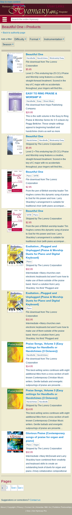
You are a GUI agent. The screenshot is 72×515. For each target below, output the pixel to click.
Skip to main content (10, 2)
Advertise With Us (43, 507)
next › (14, 488)
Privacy (20, 507)
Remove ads (8, 6)
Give (28, 511)
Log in (51, 12)
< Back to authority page (13, 32)
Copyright (11, 507)
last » (20, 488)
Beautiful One (34, 54)
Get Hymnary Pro (39, 511)
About (3, 507)
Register (63, 12)
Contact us (35, 500)
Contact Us (29, 507)
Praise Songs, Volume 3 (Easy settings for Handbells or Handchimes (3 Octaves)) (44, 347)
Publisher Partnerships (62, 507)
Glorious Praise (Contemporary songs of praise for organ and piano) (45, 437)
